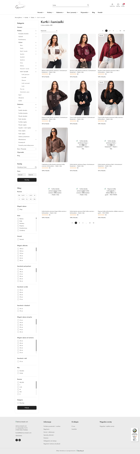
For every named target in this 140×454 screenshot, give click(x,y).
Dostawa (46, 438)
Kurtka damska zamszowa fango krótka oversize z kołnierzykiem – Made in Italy (54, 212)
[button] (50, 13)
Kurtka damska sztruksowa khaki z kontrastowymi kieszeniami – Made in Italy (110, 165)
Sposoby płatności (49, 435)
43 (120, 30)
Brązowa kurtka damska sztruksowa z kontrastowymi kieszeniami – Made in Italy (54, 118)
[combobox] (49, 30)
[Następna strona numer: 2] (124, 31)
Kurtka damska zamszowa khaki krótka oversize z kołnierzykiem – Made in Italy (82, 212)
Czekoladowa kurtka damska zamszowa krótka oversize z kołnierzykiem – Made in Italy (53, 165)
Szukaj (27, 180)
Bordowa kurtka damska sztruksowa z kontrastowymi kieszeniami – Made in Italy (83, 71)
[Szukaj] (36, 167)
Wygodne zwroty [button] (106, 422)
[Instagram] (19, 440)
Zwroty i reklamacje (49, 432)
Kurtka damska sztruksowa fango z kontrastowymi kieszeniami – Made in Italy (82, 165)
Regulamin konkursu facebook (52, 444)
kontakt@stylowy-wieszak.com (23, 433)
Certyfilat (74, 429)
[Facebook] (17, 440)
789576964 (19, 436)
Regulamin (46, 429)
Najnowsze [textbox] (43, 30)
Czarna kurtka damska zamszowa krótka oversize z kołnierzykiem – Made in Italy (110, 118)
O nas (73, 426)
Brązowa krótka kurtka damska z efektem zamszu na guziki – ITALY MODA (110, 212)
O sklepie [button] (75, 422)
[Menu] (137, 429)
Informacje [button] (47, 422)
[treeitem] (27, 27)
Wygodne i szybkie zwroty (107, 426)
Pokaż (27, 408)
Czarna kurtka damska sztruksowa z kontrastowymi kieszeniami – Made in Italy (82, 118)
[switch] (134, 440)
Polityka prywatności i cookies (52, 426)
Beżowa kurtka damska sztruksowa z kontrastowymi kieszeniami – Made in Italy (54, 71)
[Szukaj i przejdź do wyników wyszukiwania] (88, 5)
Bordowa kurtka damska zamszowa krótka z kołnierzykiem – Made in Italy (109, 71)
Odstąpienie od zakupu (50, 441)
